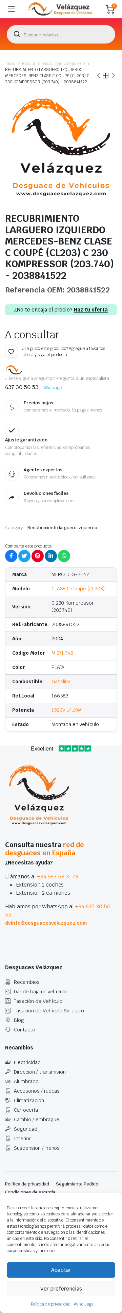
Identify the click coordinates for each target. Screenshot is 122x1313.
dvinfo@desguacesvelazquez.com (46, 923)
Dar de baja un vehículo (40, 992)
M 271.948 (63, 653)
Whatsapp (52, 387)
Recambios (27, 982)
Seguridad (25, 1129)
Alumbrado (26, 1081)
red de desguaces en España (44, 848)
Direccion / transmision (40, 1072)
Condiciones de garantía (30, 1192)
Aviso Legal (84, 1304)
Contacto (24, 1030)
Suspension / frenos (37, 1148)
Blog (19, 1020)
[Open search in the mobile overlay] (61, 34)
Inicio (10, 63)
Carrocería (26, 1110)
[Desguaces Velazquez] (60, 9)
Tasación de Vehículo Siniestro (49, 1011)
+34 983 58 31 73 (58, 876)
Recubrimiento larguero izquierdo (53, 63)
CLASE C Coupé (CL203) (78, 589)
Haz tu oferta (91, 310)
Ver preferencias (61, 1288)
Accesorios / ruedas (37, 1091)
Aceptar (61, 1270)
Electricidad (27, 1062)
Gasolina (61, 681)
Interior (22, 1138)
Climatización (29, 1100)
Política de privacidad (50, 1304)
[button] (11, 352)
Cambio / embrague (36, 1119)
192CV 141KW (66, 710)
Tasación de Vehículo (38, 1001)
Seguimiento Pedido (77, 1184)
